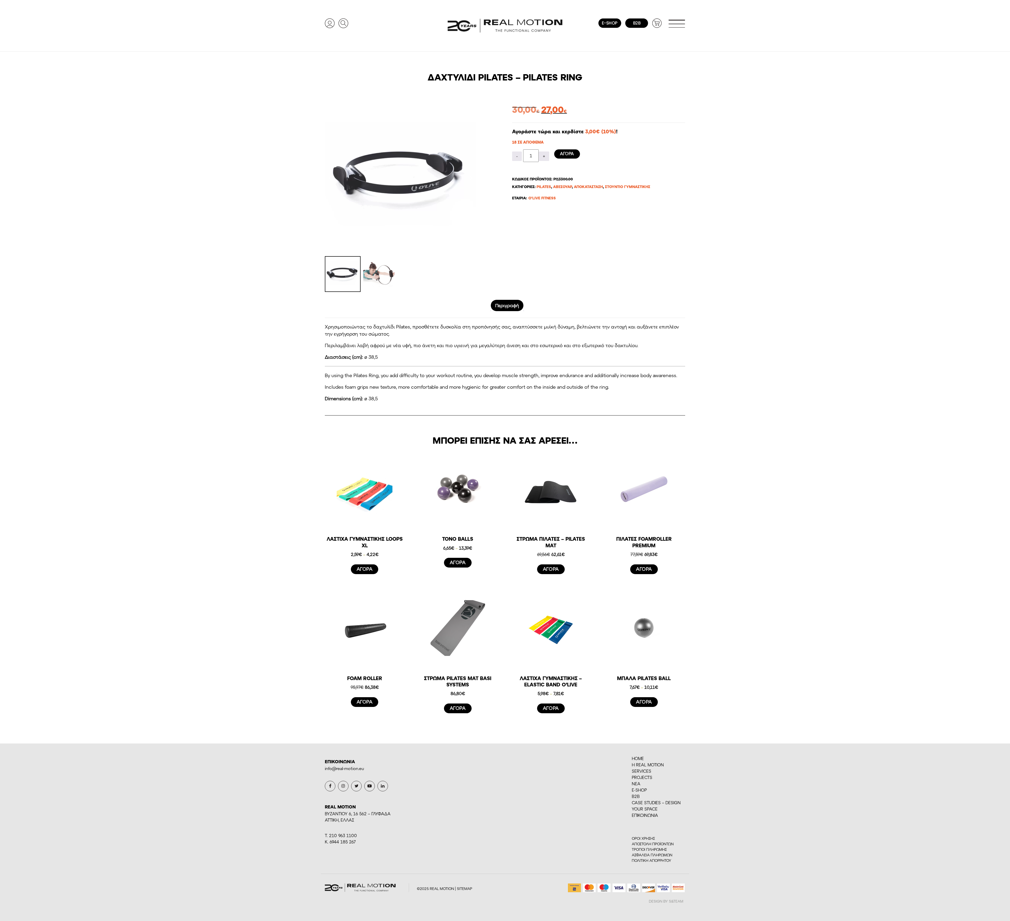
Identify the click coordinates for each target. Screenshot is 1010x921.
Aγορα (567, 153)
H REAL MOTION (648, 764)
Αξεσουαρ (562, 186)
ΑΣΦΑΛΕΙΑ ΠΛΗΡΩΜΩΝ (652, 855)
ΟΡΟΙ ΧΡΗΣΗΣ (643, 838)
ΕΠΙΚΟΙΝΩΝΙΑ (645, 815)
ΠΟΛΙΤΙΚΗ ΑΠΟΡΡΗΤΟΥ (651, 860)
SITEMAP (464, 888)
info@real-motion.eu (344, 768)
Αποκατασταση (588, 186)
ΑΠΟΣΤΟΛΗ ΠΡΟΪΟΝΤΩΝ (653, 844)
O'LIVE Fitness (542, 198)
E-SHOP (639, 789)
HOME (638, 758)
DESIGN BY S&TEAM (666, 901)
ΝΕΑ (636, 783)
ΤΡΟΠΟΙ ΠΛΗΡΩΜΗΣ (649, 849)
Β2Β (636, 796)
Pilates (544, 186)
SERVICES (641, 770)
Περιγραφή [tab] (507, 305)
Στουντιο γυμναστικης (627, 186)
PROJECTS (642, 777)
